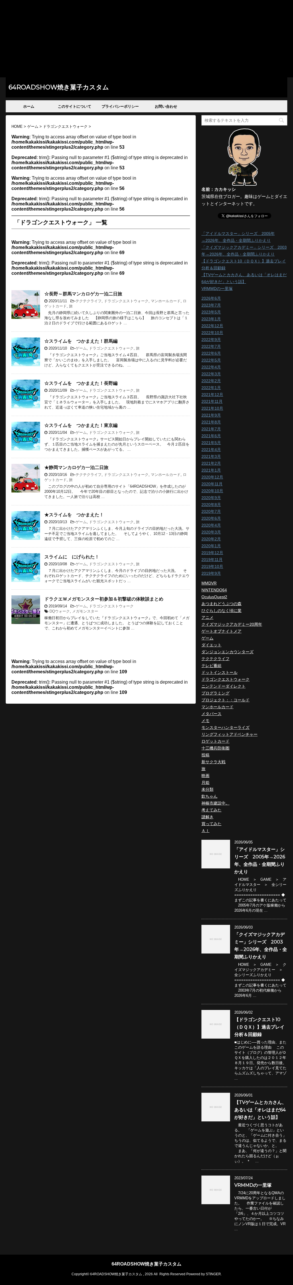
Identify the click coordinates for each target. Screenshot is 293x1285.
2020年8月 (211, 504)
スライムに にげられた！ (71, 557)
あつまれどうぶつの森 (221, 603)
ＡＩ (205, 830)
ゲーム (81, 348)
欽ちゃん (209, 796)
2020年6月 (211, 518)
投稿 (205, 755)
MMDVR (209, 583)
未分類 (207, 789)
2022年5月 (211, 360)
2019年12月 (212, 552)
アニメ (207, 617)
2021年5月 (211, 442)
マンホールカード (166, 301)
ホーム (28, 106)
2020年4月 (211, 525)
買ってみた (211, 823)
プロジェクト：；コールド (225, 700)
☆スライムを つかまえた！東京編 (81, 425)
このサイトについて (74, 106)
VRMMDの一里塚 (217, 288)
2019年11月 (212, 559)
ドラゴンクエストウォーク (126, 301)
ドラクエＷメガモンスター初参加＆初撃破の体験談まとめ (103, 599)
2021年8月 (211, 422)
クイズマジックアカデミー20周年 (231, 624)
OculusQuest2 (214, 597)
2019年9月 (211, 573)
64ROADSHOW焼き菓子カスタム (59, 87)
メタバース (211, 713)
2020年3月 (211, 532)
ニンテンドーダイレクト (223, 686)
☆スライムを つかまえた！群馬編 (81, 341)
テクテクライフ (89, 301)
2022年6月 (211, 353)
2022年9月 (211, 339)
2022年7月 (211, 346)
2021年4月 (211, 449)
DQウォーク (60, 611)
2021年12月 (212, 394)
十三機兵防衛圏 (215, 748)
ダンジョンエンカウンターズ (227, 652)
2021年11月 (212, 401)
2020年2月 (211, 539)
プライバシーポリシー (120, 106)
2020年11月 (212, 484)
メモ (205, 720)
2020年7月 (211, 511)
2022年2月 (211, 380)
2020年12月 (212, 477)
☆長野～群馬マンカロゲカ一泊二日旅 (83, 294)
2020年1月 (211, 546)
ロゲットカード (215, 741)
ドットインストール (219, 672)
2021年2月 (211, 463)
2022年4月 (211, 367)
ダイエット (211, 645)
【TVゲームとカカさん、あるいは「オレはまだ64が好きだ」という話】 (260, 1110)
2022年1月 (211, 387)
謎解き (207, 817)
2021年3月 (211, 456)
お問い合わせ (166, 106)
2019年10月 (212, 566)
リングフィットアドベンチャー (229, 734)
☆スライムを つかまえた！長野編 (81, 383)
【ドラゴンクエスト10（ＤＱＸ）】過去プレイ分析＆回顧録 (259, 1027)
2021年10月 (212, 408)
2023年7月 (211, 305)
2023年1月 (211, 319)
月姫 (205, 782)
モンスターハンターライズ (225, 727)
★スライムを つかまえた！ (74, 514)
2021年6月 (211, 435)
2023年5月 (211, 312)
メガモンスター (85, 611)
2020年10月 (212, 491)
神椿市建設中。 (215, 803)
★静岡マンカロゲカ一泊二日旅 (76, 467)
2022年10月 (212, 332)
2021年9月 (211, 415)
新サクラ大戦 (213, 762)
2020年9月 (211, 497)
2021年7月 (211, 429)
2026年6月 (211, 298)
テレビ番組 (211, 665)
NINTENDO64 (214, 590)
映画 (205, 775)
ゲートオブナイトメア (221, 631)
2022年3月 (211, 374)
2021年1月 (211, 470)
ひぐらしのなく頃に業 (221, 610)
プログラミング (215, 693)
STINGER (213, 1274)
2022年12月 (212, 325)
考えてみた (211, 810)
